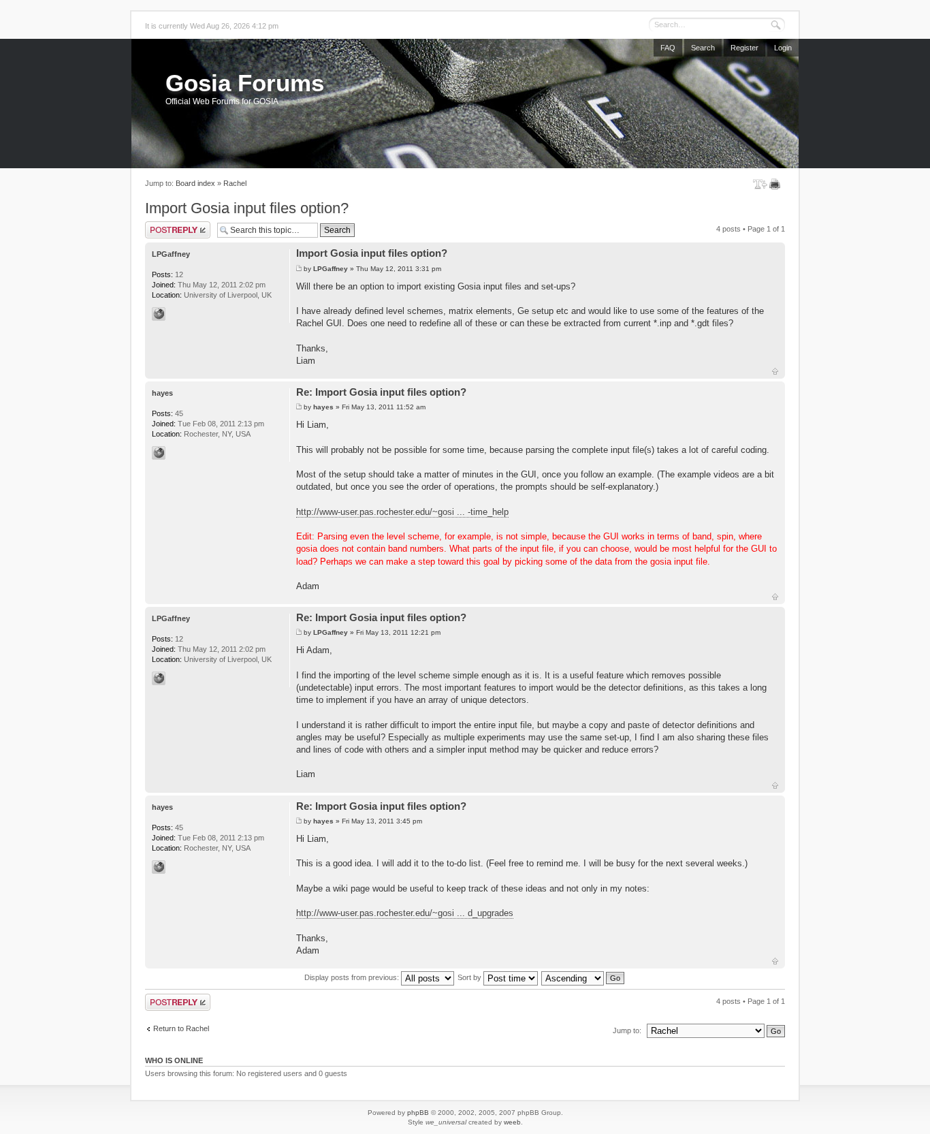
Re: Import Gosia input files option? (381, 392)
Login (783, 48)
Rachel (234, 183)
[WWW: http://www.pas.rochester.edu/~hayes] (158, 453)
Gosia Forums (244, 82)
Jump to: (627, 1030)
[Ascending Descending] (583, 977)
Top (775, 371)
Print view (777, 183)
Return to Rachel (181, 1028)
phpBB (418, 1112)
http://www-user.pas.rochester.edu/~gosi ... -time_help (402, 512)
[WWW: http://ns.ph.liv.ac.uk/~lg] (158, 314)
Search (703, 48)
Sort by (470, 977)
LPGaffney (330, 268)
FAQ (667, 48)
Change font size (760, 183)
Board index (195, 183)
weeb (512, 1122)
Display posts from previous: (352, 977)
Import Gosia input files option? (247, 208)
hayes (323, 407)
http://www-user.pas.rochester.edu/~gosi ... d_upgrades (404, 913)
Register (744, 48)
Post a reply (165, 225)
